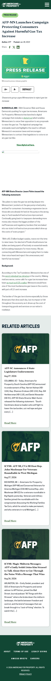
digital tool (27, 118)
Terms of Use (21, 652)
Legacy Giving (39, 652)
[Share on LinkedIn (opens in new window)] (18, 47)
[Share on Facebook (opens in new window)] (9, 47)
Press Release (10, 15)
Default (26, 90)
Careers (35, 659)
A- (15, 90)
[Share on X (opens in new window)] (13, 47)
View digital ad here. (26, 145)
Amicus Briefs (19, 659)
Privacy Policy (25, 674)
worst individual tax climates (17, 276)
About (7, 652)
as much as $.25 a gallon (17, 283)
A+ (5, 90)
